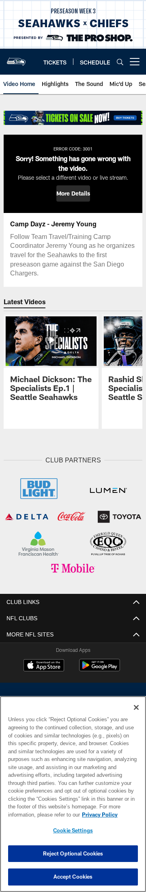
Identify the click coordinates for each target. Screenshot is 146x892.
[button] (73, 193)
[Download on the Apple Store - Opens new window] (43, 664)
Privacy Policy (35, 814)
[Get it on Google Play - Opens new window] (99, 667)
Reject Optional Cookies (73, 853)
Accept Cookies (73, 876)
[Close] (136, 707)
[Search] (120, 61)
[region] (73, 794)
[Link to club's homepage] (16, 58)
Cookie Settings (73, 830)
